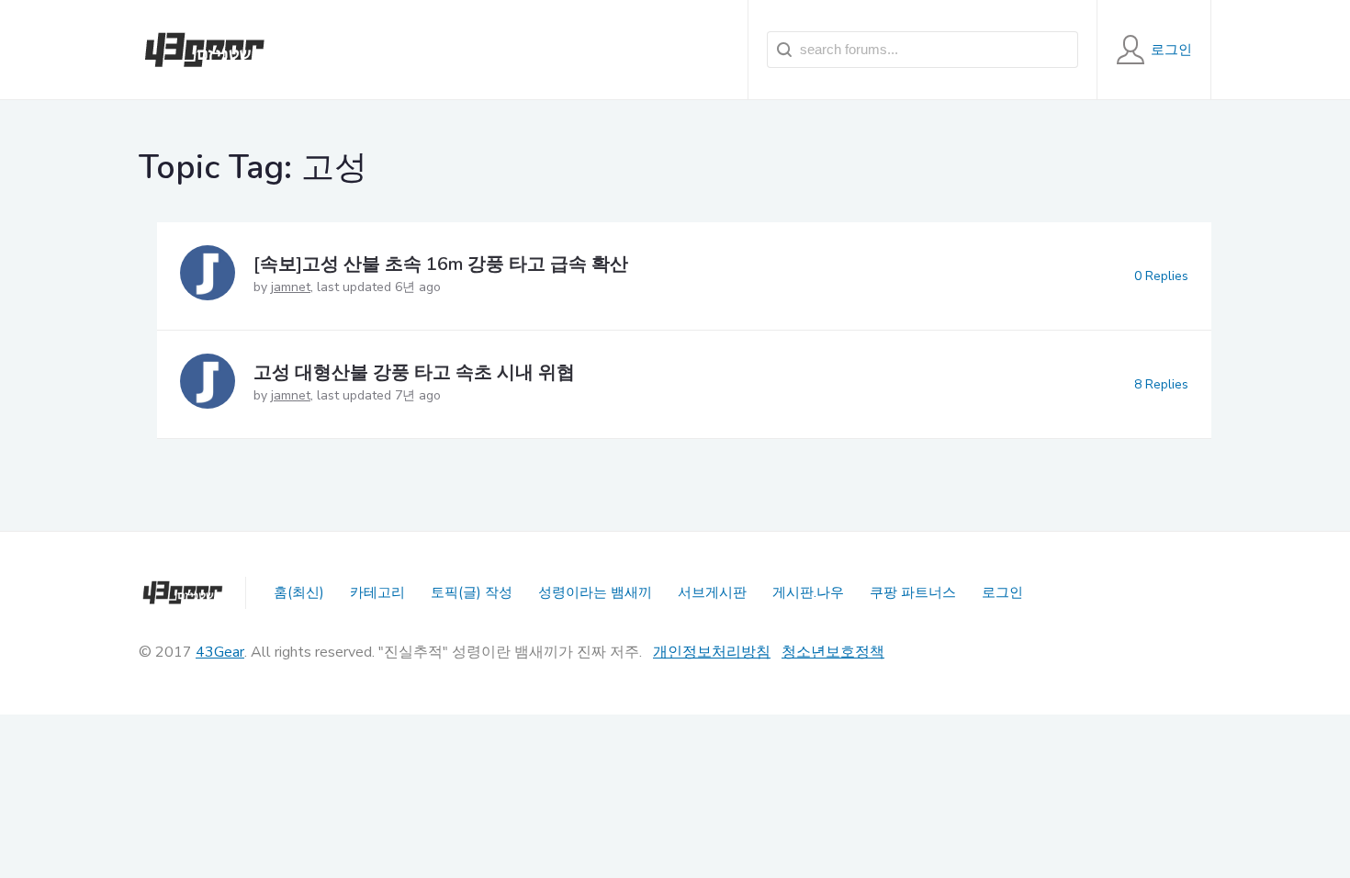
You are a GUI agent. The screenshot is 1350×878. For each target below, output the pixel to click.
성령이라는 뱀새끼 (595, 592)
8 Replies (1161, 384)
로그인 (1002, 592)
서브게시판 (712, 592)
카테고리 (377, 592)
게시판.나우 (808, 592)
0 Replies (1161, 276)
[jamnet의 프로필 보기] (207, 276)
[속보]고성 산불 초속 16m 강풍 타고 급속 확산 (440, 264)
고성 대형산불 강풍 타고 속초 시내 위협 (414, 372)
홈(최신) (299, 592)
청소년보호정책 (833, 652)
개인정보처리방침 (712, 652)
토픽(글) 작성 (471, 592)
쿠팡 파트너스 (913, 592)
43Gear (220, 652)
